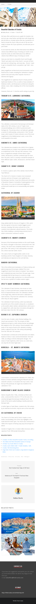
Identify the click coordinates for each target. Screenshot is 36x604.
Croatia (13, 32)
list (22, 456)
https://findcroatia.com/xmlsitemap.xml (13, 593)
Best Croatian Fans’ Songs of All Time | (19, 467)
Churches (11, 456)
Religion (27, 456)
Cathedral (4, 456)
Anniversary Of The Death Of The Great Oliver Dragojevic (16, 476)
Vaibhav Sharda (5, 32)
